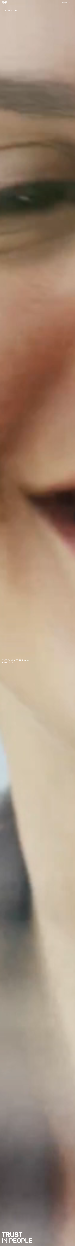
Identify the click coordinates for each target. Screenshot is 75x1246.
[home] (4, 2)
